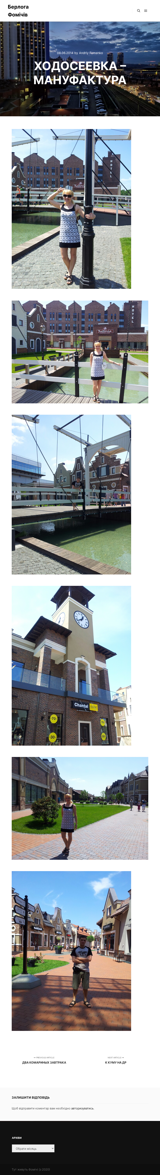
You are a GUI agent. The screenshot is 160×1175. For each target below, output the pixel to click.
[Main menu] (145, 10)
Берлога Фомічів (18, 11)
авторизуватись (82, 1108)
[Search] (138, 10)
